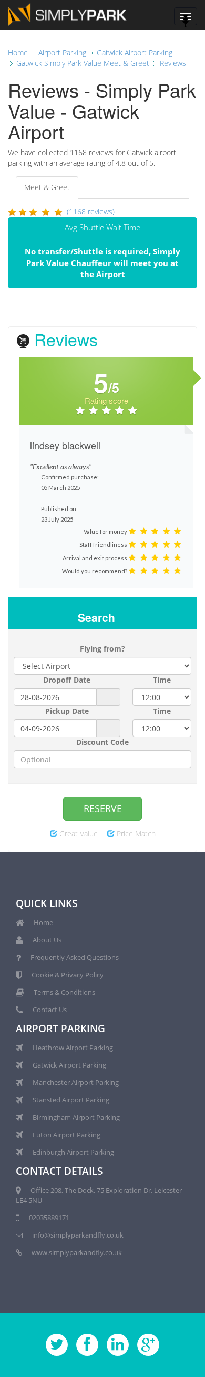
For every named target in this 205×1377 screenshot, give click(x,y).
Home (43, 922)
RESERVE (103, 808)
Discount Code (102, 742)
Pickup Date (67, 711)
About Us (47, 940)
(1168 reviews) (91, 211)
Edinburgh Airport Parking (73, 1152)
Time (162, 680)
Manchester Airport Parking (76, 1082)
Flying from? (102, 649)
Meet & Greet (47, 187)
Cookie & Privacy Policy (68, 974)
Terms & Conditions (64, 992)
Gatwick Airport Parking (69, 1065)
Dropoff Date (66, 680)
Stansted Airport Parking (71, 1100)
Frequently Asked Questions (74, 957)
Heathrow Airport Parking (73, 1047)
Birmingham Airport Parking (76, 1117)
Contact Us (50, 1009)
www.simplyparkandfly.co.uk (77, 1252)
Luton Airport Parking (66, 1134)
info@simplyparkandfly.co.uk (78, 1235)
